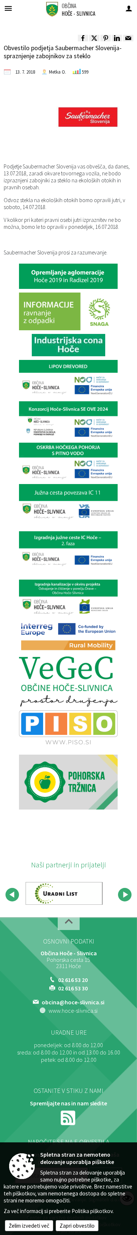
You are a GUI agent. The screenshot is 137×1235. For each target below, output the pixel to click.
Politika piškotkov (92, 1211)
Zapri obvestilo (77, 1225)
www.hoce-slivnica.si (73, 1010)
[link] (83, 38)
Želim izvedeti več (29, 1225)
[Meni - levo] (8, 8)
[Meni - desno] (128, 8)
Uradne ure (69, 1032)
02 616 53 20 (73, 979)
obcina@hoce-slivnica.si (73, 1002)
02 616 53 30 (73, 988)
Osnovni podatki (68, 941)
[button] (12, 894)
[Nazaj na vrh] (69, 923)
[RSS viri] (69, 1117)
